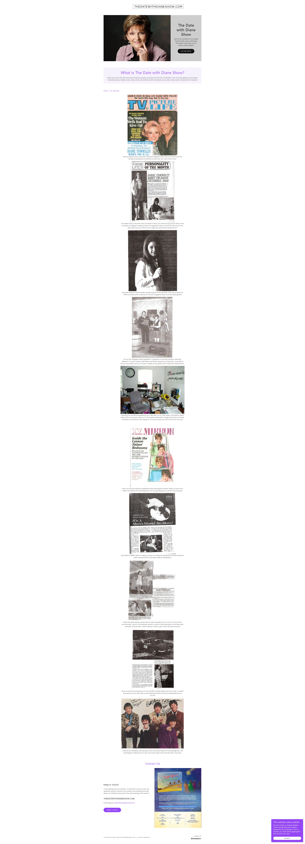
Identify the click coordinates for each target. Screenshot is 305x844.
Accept (287, 838)
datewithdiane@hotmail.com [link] (124, 803)
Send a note (112, 810)
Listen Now (186, 51)
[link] (158, 7)
